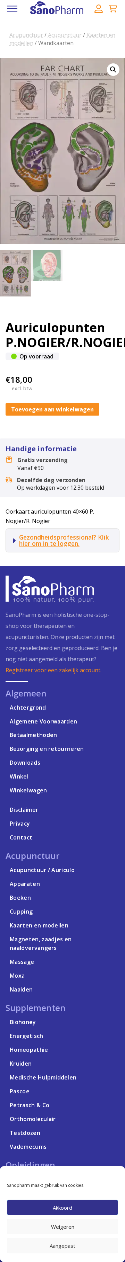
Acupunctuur (26, 35)
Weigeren (62, 1226)
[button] (12, 8)
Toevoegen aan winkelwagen (52, 409)
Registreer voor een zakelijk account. (53, 670)
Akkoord (62, 1207)
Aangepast (62, 1245)
